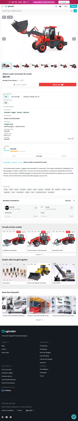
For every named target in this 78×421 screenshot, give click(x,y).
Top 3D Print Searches (8, 383)
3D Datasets (43, 349)
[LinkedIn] (2, 417)
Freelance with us (7, 376)
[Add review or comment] (74, 201)
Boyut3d (13, 149)
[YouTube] (6, 417)
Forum (42, 376)
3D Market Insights (7, 373)
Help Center (5, 352)
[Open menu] (2, 6)
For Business (43, 346)
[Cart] (60, 6)
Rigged (13, 112)
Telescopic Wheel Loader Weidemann (37, 250)
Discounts (43, 362)
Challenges (43, 372)
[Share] (63, 90)
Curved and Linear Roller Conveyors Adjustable (64, 315)
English (29, 410)
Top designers (44, 369)
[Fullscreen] (4, 17)
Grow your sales (6, 369)
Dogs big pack (6, 283)
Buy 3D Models (44, 342)
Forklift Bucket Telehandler (10, 250)
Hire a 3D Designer (45, 352)
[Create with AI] (56, 6)
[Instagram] (10, 417)
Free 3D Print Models (46, 359)
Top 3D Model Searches (9, 379)
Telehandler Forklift (57, 250)
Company (4, 342)
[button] (71, 10)
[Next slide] (74, 39)
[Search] (75, 10)
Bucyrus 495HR (56, 283)
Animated (7, 112)
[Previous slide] (4, 39)
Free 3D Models (44, 356)
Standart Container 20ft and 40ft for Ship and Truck (41, 315)
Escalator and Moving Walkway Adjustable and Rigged (16, 315)
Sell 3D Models (6, 366)
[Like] (14, 90)
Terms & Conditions (8, 410)
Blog (3, 346)
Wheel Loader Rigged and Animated (37, 283)
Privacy (20, 410)
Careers (4, 349)
